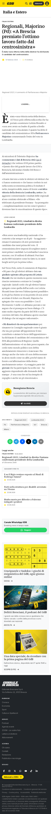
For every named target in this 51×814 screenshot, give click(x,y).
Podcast (5, 723)
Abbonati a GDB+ (11, 777)
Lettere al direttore (9, 734)
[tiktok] (31, 771)
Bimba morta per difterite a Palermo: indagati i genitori (22, 500)
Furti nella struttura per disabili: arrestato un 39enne (25, 488)
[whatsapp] (20, 771)
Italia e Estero (8, 21)
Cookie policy (14, 792)
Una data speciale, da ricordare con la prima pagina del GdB (25, 658)
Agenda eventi (8, 727)
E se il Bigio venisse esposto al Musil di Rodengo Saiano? (23, 475)
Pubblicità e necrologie (11, 758)
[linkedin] (37, 771)
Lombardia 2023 (37, 420)
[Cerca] (26, 3)
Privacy (4, 792)
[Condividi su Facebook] (22, 441)
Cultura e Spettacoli (10, 713)
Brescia (44, 425)
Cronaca (5, 702)
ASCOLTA (8, 625)
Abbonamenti (7, 737)
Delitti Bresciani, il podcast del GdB (25, 612)
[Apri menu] (3, 3)
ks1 (35, 425)
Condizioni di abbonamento (12, 789)
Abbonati (38, 3)
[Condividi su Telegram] (16, 441)
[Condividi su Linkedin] (34, 441)
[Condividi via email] (41, 441)
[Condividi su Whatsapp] (10, 441)
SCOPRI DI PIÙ (10, 669)
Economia (6, 706)
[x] (15, 771)
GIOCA (7, 581)
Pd (5, 425)
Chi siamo (6, 748)
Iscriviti (27, 403)
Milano (6, 429)
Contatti (5, 751)
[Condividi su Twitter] (28, 441)
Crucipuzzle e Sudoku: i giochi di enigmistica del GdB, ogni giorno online (24, 573)
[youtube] (26, 771)
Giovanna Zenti (10, 462)
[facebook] (4, 771)
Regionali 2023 (20, 420)
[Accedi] (47, 3)
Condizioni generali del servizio (35, 789)
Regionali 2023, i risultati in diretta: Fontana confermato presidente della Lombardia (23, 224)
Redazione (6, 755)
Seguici (27, 530)
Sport (4, 709)
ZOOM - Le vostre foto (11, 730)
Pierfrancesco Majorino (20, 425)
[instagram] (9, 771)
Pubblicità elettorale (38, 792)
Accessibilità (25, 792)
